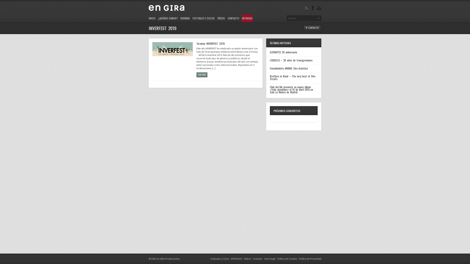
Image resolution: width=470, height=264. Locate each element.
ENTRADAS (236, 258)
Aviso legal (269, 258)
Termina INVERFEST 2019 (210, 43)
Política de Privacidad (310, 258)
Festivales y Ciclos (204, 18)
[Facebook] (313, 8)
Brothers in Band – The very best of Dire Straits (292, 77)
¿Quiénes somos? (168, 18)
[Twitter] (306, 8)
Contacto (233, 18)
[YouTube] (319, 8)
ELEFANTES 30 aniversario (283, 52)
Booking (185, 18)
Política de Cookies (287, 258)
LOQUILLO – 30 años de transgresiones (291, 60)
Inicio (152, 18)
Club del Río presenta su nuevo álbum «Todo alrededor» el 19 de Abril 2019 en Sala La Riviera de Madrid (291, 89)
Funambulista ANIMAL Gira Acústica (289, 68)
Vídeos (221, 18)
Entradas (247, 18)
